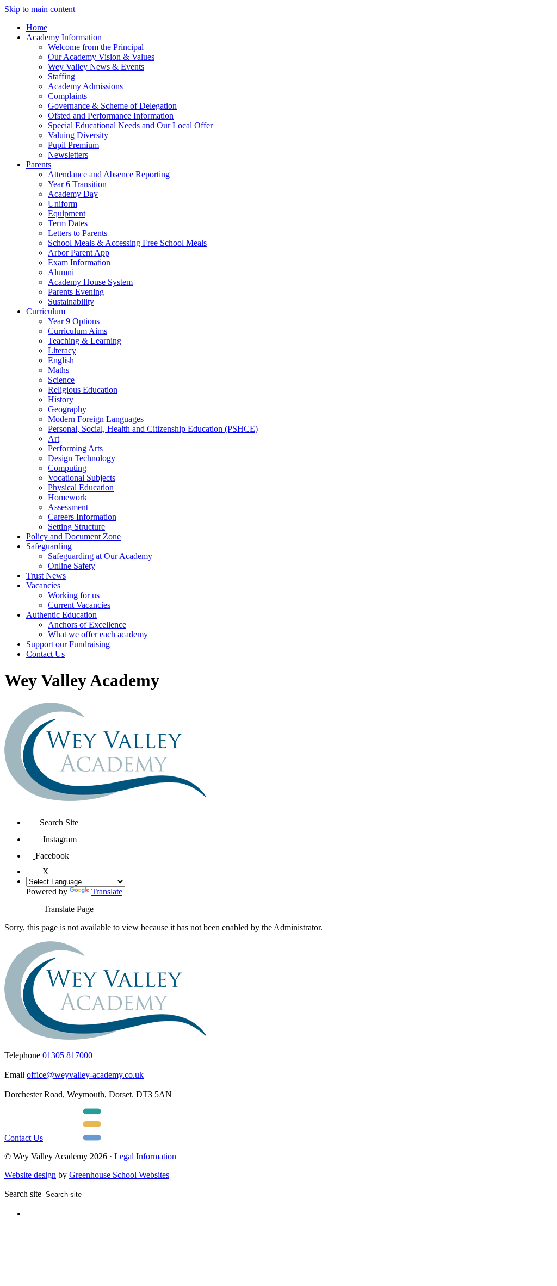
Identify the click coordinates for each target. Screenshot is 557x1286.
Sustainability (71, 301)
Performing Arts (75, 448)
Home (36, 27)
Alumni (61, 272)
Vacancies (43, 585)
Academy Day (73, 193)
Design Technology (81, 458)
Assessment (68, 507)
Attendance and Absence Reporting (109, 174)
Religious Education (82, 389)
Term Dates (68, 223)
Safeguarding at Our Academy (100, 556)
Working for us (74, 595)
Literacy (62, 350)
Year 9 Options (74, 321)
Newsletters (68, 154)
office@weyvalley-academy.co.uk (85, 1074)
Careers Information (82, 516)
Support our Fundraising (68, 644)
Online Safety (71, 565)
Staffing (61, 76)
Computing (67, 468)
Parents (38, 164)
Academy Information (64, 37)
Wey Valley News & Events (96, 66)
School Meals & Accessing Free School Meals (127, 242)
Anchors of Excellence (87, 624)
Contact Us (45, 653)
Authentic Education (61, 614)
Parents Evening (76, 291)
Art (53, 438)
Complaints (67, 96)
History (60, 399)
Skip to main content (39, 9)
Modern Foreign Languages (96, 419)
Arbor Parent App (78, 252)
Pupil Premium (73, 145)
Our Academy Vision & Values (101, 56)
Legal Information (145, 1156)
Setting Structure (76, 526)
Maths (58, 370)
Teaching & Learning (84, 340)
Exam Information (79, 262)
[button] (33, 818)
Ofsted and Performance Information (111, 115)
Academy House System (90, 282)
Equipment (66, 213)
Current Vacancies (79, 605)
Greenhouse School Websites (119, 1174)
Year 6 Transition (77, 184)
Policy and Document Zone (73, 536)
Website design (30, 1174)
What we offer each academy (98, 634)
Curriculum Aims (77, 331)
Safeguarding (49, 546)
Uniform (62, 203)
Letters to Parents (77, 233)
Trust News (46, 575)
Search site (22, 1193)
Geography (67, 409)
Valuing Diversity (78, 135)
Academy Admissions (85, 86)
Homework (67, 497)
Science (61, 379)
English (61, 360)
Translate (106, 891)
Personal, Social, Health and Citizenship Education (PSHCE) (153, 428)
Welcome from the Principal (96, 47)
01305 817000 (67, 1055)
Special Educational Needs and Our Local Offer (130, 125)
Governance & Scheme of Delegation (112, 105)
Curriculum (45, 311)
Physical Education (81, 487)
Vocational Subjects (81, 477)
